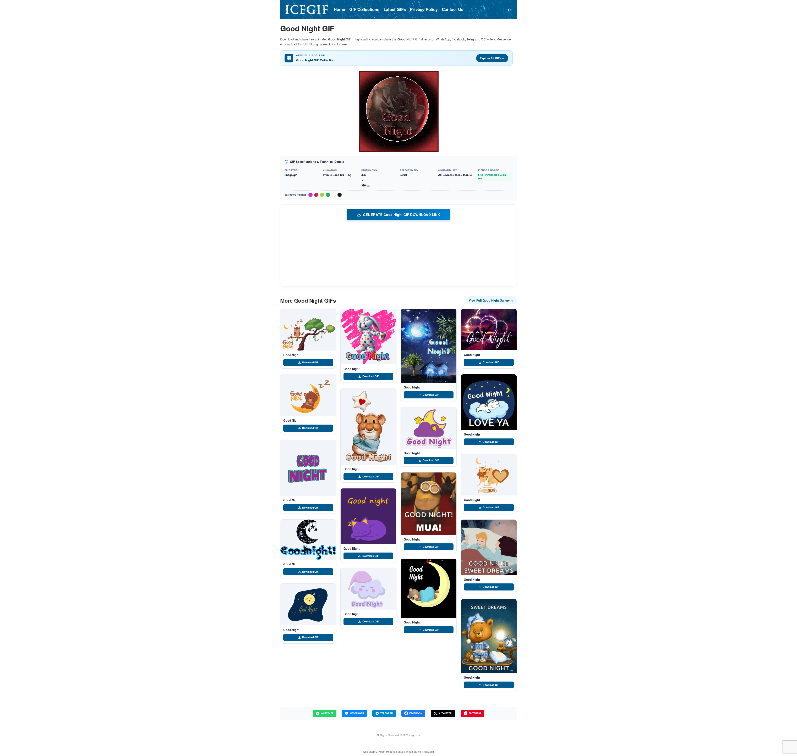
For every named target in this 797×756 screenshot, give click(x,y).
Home (339, 9)
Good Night (291, 355)
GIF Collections (364, 9)
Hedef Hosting (386, 752)
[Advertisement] (398, 253)
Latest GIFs (395, 9)
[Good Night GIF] (308, 330)
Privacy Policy (424, 9)
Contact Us (452, 9)
